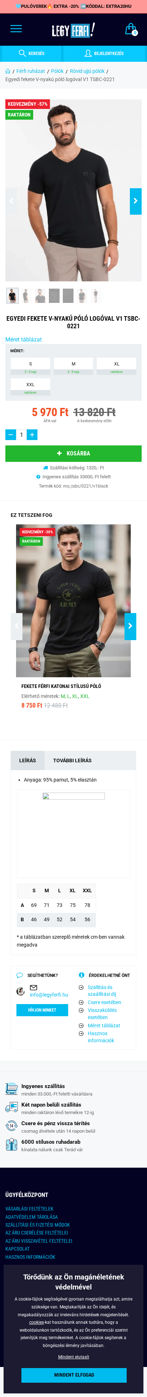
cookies (36, 1322)
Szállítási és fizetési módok (37, 1225)
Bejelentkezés (108, 53)
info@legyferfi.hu (49, 995)
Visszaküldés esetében (102, 1013)
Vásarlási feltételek (29, 1209)
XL (117, 367)
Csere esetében (104, 1002)
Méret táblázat (23, 339)
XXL (30, 388)
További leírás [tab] (72, 760)
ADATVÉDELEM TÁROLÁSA (31, 1217)
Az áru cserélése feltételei (36, 1233)
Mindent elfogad (74, 1375)
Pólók (57, 71)
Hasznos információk (101, 1037)
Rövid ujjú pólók (87, 71)
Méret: (17, 351)
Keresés (35, 53)
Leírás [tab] (27, 760)
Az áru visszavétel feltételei (38, 1241)
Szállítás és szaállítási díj (102, 990)
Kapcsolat (17, 1249)
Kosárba (78, 453)
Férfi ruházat (30, 71)
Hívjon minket (42, 1010)
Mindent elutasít (73, 1356)
